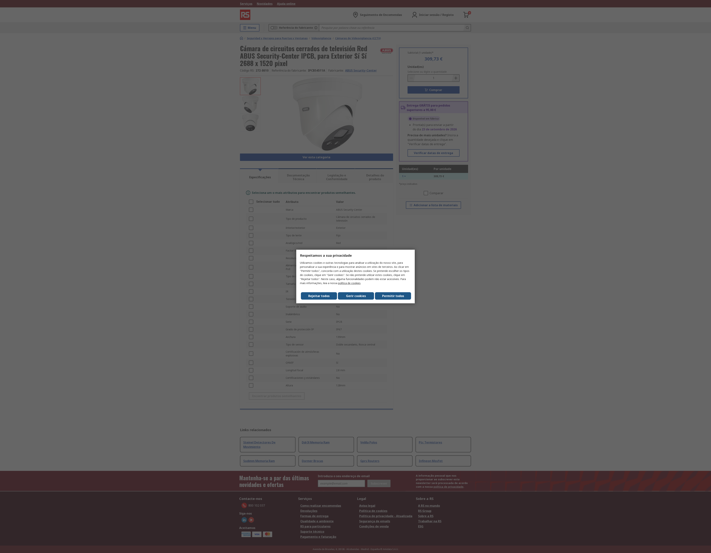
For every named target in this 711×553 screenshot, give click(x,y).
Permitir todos (393, 296)
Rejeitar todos (319, 296)
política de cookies (349, 283)
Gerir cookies (356, 296)
